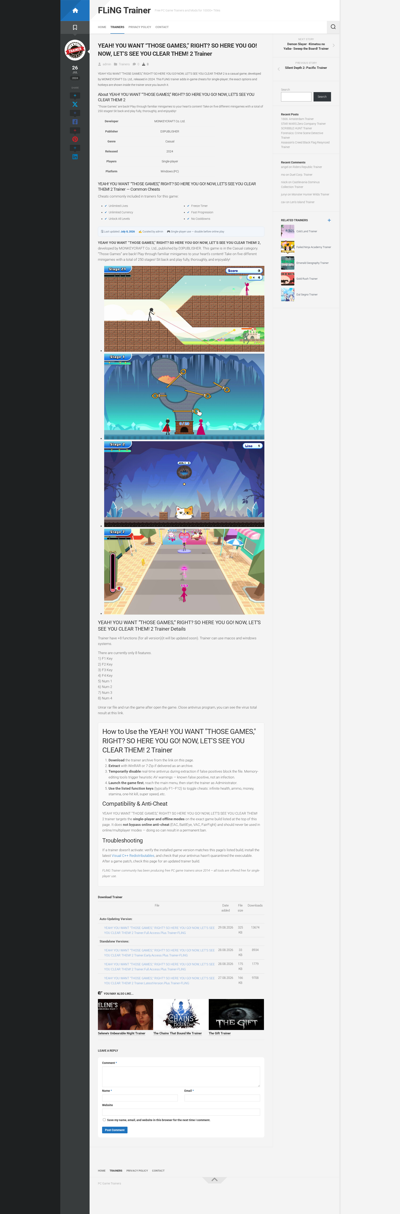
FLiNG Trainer (124, 10)
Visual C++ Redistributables (133, 855)
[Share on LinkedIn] (75, 152)
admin (107, 64)
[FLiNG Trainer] (75, 10)
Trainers (117, 27)
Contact (162, 27)
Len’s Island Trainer (302, 202)
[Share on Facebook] (75, 117)
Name (107, 1090)
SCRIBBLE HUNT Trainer (296, 128)
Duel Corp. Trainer (301, 174)
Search (285, 89)
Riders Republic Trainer (307, 167)
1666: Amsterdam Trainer (297, 119)
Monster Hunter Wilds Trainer (310, 194)
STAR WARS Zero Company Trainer (303, 123)
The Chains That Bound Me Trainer (177, 1033)
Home (102, 27)
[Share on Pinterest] (75, 135)
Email (189, 1090)
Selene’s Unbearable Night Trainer (121, 1033)
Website (107, 1105)
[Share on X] (75, 100)
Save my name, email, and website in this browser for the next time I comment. (158, 1120)
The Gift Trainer (220, 1033)
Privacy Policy (140, 27)
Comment (109, 1063)
